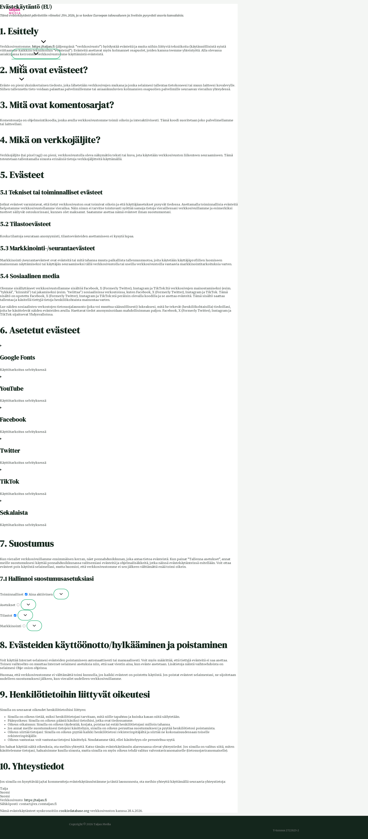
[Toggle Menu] (36, 54)
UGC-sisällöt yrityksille (42, 79)
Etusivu (17, 29)
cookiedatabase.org (74, 811)
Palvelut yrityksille (26, 42)
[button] (43, 42)
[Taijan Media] (15, 17)
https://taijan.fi (35, 800)
